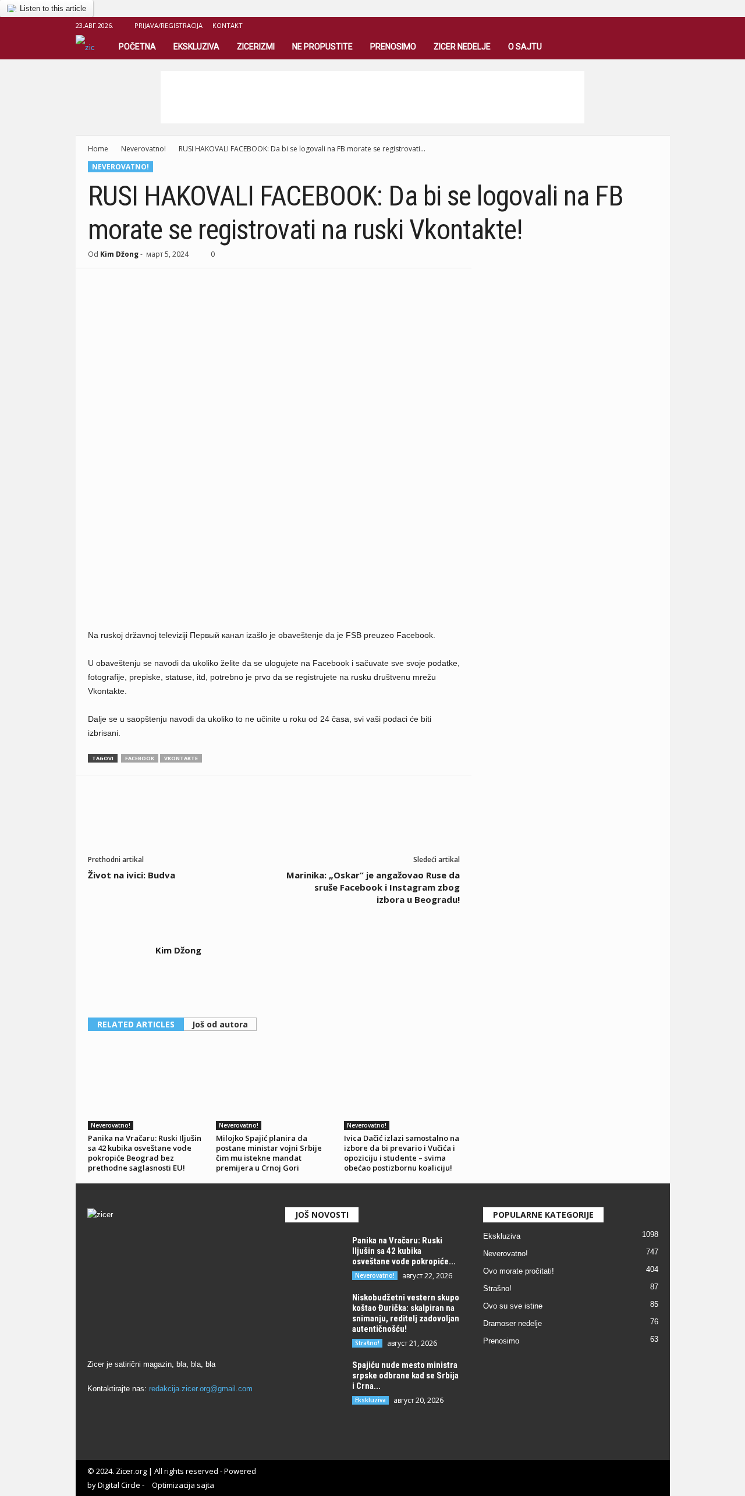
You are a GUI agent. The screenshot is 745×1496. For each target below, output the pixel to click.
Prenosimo (393, 46)
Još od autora (220, 1024)
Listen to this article (53, 8)
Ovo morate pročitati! (518, 1271)
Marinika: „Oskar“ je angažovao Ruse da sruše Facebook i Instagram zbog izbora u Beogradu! (373, 887)
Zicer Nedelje (462, 46)
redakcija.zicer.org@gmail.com (201, 1388)
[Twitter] (126, 285)
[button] (648, 47)
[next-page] (454, 1025)
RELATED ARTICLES (136, 1024)
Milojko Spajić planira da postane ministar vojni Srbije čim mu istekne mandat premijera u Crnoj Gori (269, 1153)
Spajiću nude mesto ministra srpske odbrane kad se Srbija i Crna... (405, 1375)
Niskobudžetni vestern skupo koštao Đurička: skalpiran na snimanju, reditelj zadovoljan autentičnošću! (405, 1313)
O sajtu (525, 46)
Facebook (139, 758)
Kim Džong (119, 254)
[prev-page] (440, 1025)
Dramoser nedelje (512, 1323)
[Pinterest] (153, 285)
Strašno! (367, 1343)
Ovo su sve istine (512, 1306)
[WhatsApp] (179, 285)
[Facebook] (643, 25)
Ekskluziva (196, 46)
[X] (661, 25)
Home (98, 149)
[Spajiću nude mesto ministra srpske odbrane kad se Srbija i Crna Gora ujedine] (314, 1381)
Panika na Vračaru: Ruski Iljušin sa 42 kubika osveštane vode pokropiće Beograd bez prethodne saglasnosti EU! (144, 1153)
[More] (207, 285)
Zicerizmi (256, 46)
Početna (137, 46)
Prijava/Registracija (168, 25)
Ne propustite (322, 46)
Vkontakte (181, 758)
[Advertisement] (372, 97)
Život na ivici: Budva (131, 875)
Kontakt (227, 25)
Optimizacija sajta (183, 1485)
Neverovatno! (143, 149)
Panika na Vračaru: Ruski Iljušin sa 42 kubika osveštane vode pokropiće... (404, 1251)
